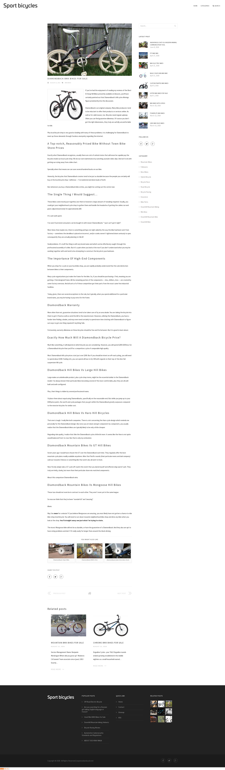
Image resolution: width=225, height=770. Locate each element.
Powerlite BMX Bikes (157, 113)
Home (195, 6)
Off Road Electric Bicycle (93, 702)
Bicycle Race (145, 182)
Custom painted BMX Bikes (159, 83)
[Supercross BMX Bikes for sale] (153, 711)
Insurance (144, 197)
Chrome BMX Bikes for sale (108, 642)
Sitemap (121, 712)
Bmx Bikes (68, 83)
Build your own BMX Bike (159, 73)
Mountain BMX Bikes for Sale (67, 642)
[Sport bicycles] (20, 4)
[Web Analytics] (4, 768)
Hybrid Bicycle (146, 177)
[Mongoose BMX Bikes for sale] (161, 719)
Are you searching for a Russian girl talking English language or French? (94, 709)
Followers (144, 167)
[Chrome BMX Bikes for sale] (110, 625)
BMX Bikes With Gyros (157, 103)
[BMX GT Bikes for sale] (161, 711)
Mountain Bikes (146, 162)
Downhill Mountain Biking (150, 207)
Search (217, 6)
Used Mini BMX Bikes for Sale (94, 717)
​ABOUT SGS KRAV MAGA (93, 740)
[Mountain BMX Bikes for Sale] (68, 625)
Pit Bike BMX (154, 53)
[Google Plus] (61, 577)
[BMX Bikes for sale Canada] (153, 719)
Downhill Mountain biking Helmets (96, 722)
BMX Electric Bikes (156, 63)
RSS (119, 718)
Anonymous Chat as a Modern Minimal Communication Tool (163, 43)
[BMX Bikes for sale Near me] (169, 711)
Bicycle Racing (146, 192)
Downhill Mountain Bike (149, 217)
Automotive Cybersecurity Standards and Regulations (92, 734)
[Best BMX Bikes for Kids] (169, 704)
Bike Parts (144, 202)
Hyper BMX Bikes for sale (159, 93)
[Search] (175, 26)
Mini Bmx (144, 212)
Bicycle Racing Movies (92, 728)
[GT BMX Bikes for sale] (169, 719)
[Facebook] (49, 577)
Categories (205, 6)
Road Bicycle (145, 187)
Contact (121, 707)
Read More (56, 669)
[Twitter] (55, 577)
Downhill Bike (146, 222)
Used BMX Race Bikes (157, 123)
